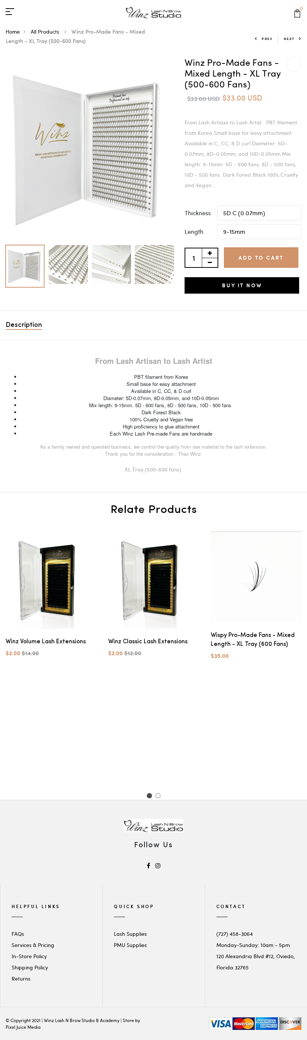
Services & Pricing (33, 944)
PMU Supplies (130, 944)
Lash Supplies (130, 933)
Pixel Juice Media (23, 1027)
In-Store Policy (29, 956)
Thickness (198, 213)
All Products (46, 31)
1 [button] (150, 796)
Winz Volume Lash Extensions (46, 642)
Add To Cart (261, 257)
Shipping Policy (30, 967)
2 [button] (159, 796)
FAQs (18, 933)
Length (194, 231)
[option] (90, 149)
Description (24, 325)
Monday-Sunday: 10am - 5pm (253, 944)
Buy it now (242, 285)
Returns (21, 978)
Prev (267, 38)
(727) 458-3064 (234, 933)
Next (289, 38)
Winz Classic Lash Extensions (148, 642)
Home (13, 31)
